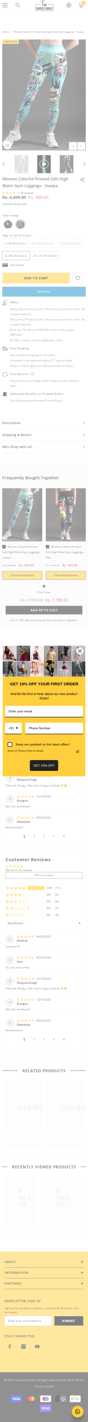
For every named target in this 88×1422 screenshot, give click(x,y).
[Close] (79, 651)
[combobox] (13, 728)
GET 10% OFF (44, 765)
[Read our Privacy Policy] (77, 751)
